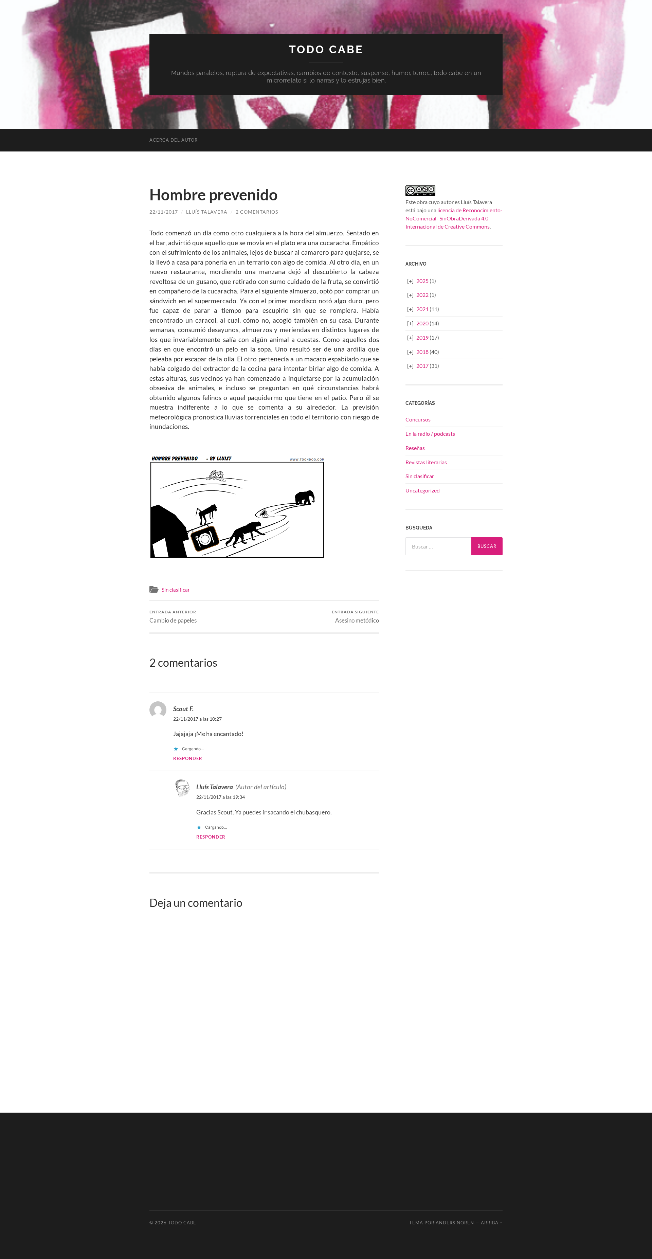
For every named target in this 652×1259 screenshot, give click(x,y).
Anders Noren (455, 1222)
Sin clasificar (176, 590)
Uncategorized (422, 490)
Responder (187, 758)
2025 (422, 280)
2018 (422, 351)
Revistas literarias (426, 462)
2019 (422, 337)
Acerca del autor (173, 140)
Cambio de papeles (173, 616)
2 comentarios (257, 212)
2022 (422, 294)
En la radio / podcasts (430, 433)
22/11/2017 (163, 212)
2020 (422, 323)
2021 (422, 309)
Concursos (418, 419)
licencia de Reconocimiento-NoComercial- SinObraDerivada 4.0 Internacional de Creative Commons (454, 218)
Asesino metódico (355, 616)
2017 (422, 365)
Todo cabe (326, 49)
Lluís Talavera (207, 212)
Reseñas (415, 448)
